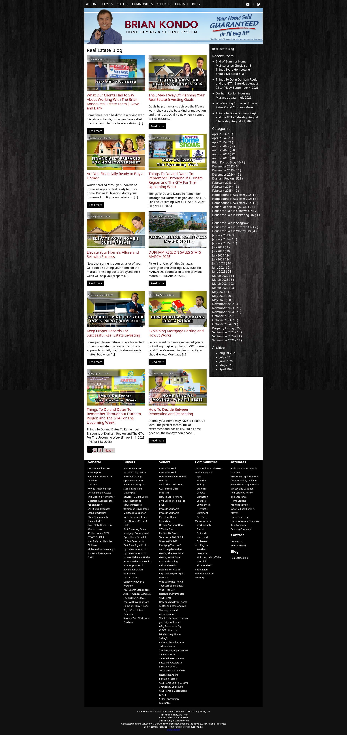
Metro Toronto (203, 521)
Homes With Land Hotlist (136, 557)
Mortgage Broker (240, 504)
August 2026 (227, 353)
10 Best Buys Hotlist (134, 541)
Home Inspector (239, 517)
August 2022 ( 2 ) (223, 146)
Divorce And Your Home (172, 525)
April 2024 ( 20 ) (222, 138)
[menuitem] (92, 4)
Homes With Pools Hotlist (137, 561)
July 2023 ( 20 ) (221, 251)
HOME (93, 4)
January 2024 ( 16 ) (224, 239)
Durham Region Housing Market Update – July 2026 (233, 95)
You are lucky (95, 521)
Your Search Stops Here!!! (136, 589)
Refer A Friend (238, 545)
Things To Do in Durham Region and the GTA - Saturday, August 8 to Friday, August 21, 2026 (237, 117)
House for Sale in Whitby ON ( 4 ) (234, 231)
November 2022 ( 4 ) (225, 304)
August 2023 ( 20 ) (224, 150)
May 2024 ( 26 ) (222, 296)
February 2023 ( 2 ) (224, 183)
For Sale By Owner (169, 533)
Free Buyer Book (132, 468)
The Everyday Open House (173, 650)
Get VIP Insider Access (99, 492)
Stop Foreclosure (97, 512)
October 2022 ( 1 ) (224, 316)
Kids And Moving (168, 565)
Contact (181, 4)
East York (200, 533)
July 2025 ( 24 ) (221, 259)
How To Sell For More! (170, 496)
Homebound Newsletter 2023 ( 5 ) (235, 203)
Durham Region (203, 472)
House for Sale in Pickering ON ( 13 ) (236, 217)
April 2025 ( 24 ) (222, 142)
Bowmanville (202, 504)
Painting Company (241, 529)
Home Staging (238, 500)
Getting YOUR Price (169, 557)
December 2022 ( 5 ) (225, 166)
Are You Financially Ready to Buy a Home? (115, 176)
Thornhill (200, 561)
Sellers (122, 4)
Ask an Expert (95, 504)
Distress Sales (130, 577)
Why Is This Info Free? (99, 488)
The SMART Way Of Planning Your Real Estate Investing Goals (177, 97)
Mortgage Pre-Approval (136, 533)
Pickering (201, 480)
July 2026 (225, 357)
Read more (95, 131)
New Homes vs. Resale (135, 517)
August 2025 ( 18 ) (224, 158)
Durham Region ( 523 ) (227, 178)
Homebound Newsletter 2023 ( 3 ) (235, 199)
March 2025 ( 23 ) (223, 288)
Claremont (201, 512)
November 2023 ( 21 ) (226, 308)
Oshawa (200, 492)
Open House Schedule (135, 537)
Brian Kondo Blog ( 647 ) (228, 162)
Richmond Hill (203, 565)
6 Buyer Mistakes (132, 504)
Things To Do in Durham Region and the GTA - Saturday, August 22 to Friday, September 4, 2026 (237, 83)
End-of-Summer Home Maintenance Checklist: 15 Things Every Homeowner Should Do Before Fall (233, 67)
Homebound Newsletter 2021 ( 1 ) (235, 195)
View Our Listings (132, 476)
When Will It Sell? (168, 541)
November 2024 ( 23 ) (226, 312)
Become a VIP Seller (169, 569)
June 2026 (226, 361)
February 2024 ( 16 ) (225, 187)
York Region (201, 545)
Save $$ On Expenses (99, 508)
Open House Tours (133, 480)
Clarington (201, 496)
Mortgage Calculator (134, 512)
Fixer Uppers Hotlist (134, 565)
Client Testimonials (98, 517)
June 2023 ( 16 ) (222, 263)
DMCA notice (173, 729)
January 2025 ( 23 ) (224, 243)
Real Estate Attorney (242, 492)
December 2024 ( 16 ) (226, 174)
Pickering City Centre (134, 472)
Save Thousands (132, 500)
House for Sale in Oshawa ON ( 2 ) (235, 211)
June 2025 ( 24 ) (222, 271)
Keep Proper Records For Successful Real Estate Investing (113, 333)
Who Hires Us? (167, 589)
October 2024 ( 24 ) (225, 324)
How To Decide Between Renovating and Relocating (171, 411)
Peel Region (201, 569)
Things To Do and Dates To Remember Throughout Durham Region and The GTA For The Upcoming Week (176, 180)
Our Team (93, 484)
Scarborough (203, 525)
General (94, 462)
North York (201, 537)
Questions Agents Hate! (100, 500)
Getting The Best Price (171, 553)
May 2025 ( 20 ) (222, 300)
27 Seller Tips (166, 529)
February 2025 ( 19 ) (225, 191)
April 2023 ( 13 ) (222, 134)
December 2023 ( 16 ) (226, 170)
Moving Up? (129, 492)
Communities (142, 4)
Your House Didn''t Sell (171, 537)
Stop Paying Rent (132, 488)
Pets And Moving (168, 561)
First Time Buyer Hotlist (135, 545)
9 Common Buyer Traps (136, 508)
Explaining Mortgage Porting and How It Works (176, 333)
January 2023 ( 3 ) (223, 235)
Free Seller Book (167, 468)
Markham (201, 549)
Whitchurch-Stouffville (208, 557)
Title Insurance (239, 496)
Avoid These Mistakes (170, 484)
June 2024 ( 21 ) (222, 268)
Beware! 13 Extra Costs (135, 496)
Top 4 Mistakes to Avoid (172, 670)
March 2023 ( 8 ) (223, 280)
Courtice (200, 500)
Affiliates (164, 4)
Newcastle (201, 508)
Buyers (107, 4)
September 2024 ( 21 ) (227, 336)
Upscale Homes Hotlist (135, 549)
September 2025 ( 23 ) (227, 340)
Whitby (199, 484)
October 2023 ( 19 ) (225, 320)
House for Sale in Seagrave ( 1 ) (233, 223)
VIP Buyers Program (134, 484)
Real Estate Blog (239, 557)
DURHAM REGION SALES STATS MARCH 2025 (175, 254)
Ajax (198, 476)
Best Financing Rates (134, 529)
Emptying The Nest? (170, 545)
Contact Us (237, 541)
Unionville (201, 553)
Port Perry (201, 517)
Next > (109, 450)
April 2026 (226, 369)
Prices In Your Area (169, 508)
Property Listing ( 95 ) (226, 328)
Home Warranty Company (245, 521)
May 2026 (225, 365)
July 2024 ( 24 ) (221, 255)
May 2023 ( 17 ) (222, 292)
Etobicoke (201, 541)
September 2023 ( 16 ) (227, 332)
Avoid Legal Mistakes (170, 549)
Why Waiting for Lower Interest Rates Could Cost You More (237, 105)
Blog (196, 4)
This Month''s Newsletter (101, 496)
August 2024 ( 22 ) (224, 154)
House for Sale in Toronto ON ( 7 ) (235, 227)
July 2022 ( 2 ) (221, 247)
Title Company (238, 525)
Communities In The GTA (208, 468)
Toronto (200, 529)
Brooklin (200, 488)
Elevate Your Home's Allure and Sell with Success (113, 254)
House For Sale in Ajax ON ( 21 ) (233, 207)
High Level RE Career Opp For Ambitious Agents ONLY (101, 553)
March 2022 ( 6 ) (223, 276)
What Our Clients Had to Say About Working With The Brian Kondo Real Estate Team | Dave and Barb (113, 101)
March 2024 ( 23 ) (223, 284)
